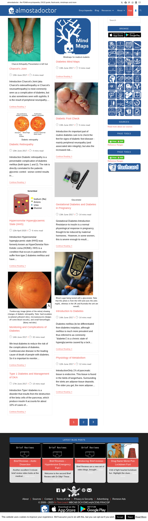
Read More (140, 517)
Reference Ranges (115, 145)
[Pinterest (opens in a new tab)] (129, 2)
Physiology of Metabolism (70, 357)
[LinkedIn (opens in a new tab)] (136, 2)
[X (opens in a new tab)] (122, 2)
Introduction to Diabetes (69, 311)
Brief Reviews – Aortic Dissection (25, 463)
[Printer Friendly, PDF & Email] (116, 141)
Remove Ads (119, 499)
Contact (48, 499)
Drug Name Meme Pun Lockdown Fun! (123, 463)
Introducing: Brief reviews (90, 461)
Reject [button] (130, 517)
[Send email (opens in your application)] (139, 2)
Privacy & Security (83, 499)
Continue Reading (17, 107)
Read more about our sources (120, 127)
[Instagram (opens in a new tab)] (132, 2)
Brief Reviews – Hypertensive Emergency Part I (58, 464)
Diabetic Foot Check (67, 118)
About (25, 499)
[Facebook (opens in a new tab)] (125, 2)
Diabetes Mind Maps (68, 61)
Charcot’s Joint (18, 68)
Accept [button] (120, 517)
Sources (37, 499)
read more (30, 476)
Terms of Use (63, 499)
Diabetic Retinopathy (21, 144)
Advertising (102, 499)
